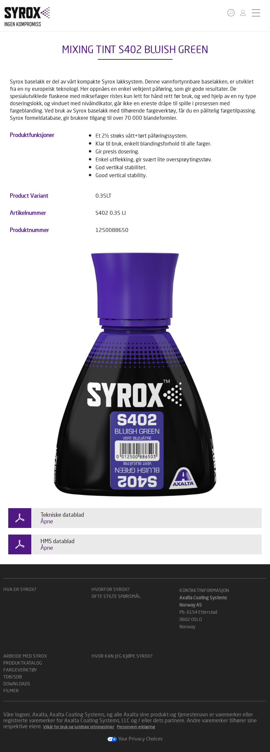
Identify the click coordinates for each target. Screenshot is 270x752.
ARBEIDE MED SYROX (25, 655)
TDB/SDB (12, 676)
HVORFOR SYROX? (110, 589)
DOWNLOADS (16, 683)
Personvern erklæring (136, 726)
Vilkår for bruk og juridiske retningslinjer (78, 726)
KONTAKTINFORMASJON (204, 590)
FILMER (11, 690)
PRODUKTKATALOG (22, 662)
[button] (231, 12)
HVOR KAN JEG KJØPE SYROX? (122, 655)
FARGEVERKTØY (20, 669)
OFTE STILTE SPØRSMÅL (116, 596)
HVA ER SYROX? (19, 589)
